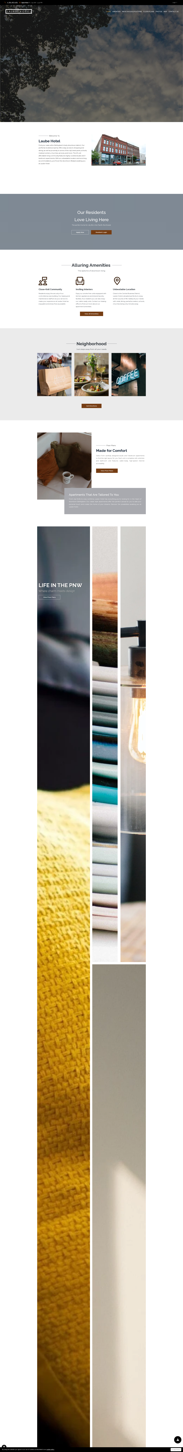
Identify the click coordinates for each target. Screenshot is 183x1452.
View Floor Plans (49, 597)
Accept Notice (176, 1449)
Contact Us (174, 12)
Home (108, 12)
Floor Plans (148, 12)
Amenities (116, 12)
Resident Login (104, 232)
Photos (159, 12)
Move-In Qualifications (132, 12)
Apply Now (82, 232)
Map (165, 12)
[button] (174, 2)
